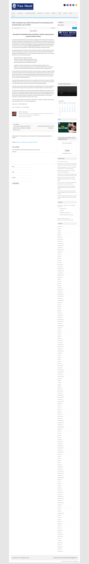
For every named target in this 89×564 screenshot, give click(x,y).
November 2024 (61, 270)
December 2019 (60, 395)
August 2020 (60, 378)
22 (72, 109)
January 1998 (60, 542)
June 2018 (59, 433)
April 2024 (59, 285)
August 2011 (60, 523)
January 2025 (60, 266)
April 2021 (59, 361)
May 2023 (59, 308)
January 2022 (60, 342)
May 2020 (59, 384)
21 (69, 109)
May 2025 (59, 258)
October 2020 (60, 374)
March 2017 (60, 464)
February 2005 (60, 536)
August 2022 (60, 327)
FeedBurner (69, 153)
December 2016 (60, 471)
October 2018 (60, 424)
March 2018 (60, 439)
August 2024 (60, 277)
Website (13, 177)
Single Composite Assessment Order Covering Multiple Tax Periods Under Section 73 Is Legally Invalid (66, 179)
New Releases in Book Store (65, 212)
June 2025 (59, 256)
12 (64, 108)
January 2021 (60, 367)
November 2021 (61, 346)
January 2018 (60, 443)
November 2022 (61, 321)
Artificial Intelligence (30, 13)
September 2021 (61, 350)
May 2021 (59, 359)
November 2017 (61, 447)
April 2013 (59, 519)
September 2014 (61, 513)
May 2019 (59, 409)
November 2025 (61, 245)
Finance (53, 13)
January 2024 (60, 291)
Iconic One (64, 561)
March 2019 (60, 414)
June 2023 (59, 306)
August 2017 (60, 454)
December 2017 (60, 445)
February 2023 (60, 315)
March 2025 (60, 262)
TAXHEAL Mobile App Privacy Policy (66, 214)
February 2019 (60, 416)
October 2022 (60, 323)
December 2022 (60, 319)
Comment (14, 151)
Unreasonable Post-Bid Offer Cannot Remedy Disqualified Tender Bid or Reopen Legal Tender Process (67, 187)
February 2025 (60, 264)
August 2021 (60, 353)
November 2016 (61, 473)
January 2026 (60, 241)
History (65, 13)
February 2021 (60, 365)
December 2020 (60, 369)
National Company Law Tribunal (64, 218)
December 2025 (60, 243)
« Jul (60, 114)
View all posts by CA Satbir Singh (25, 116)
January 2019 (60, 418)
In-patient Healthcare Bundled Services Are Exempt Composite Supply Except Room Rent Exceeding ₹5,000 (67, 197)
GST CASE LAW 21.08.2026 (62, 161)
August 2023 (60, 302)
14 (69, 108)
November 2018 (61, 422)
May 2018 (59, 435)
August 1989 (60, 546)
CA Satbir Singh (16, 27)
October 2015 (60, 500)
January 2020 (60, 393)
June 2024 (59, 281)
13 (67, 108)
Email (13, 172)
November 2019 (61, 397)
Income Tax (40, 13)
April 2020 (59, 386)
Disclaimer (62, 210)
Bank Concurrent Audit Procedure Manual (65, 219)
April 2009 (59, 532)
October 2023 (60, 298)
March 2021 (60, 363)
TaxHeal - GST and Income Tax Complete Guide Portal (27, 142)
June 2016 (59, 483)
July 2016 (59, 481)
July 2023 (59, 304)
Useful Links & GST (63, 208)
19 (64, 109)
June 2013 (59, 517)
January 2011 (60, 530)
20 (67, 109)
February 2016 (60, 492)
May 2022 (59, 334)
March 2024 (60, 287)
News (70, 13)
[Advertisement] (67, 58)
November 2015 (61, 498)
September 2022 (61, 325)
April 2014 (59, 515)
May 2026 (59, 232)
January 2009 (60, 534)
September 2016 (61, 477)
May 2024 (59, 283)
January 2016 (60, 494)
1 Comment (52, 27)
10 (59, 108)
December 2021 (60, 344)
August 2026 (60, 226)
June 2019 (59, 407)
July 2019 (59, 405)
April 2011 (59, 527)
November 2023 (61, 296)
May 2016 (59, 485)
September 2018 (61, 426)
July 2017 (59, 456)
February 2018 (60, 441)
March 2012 (60, 521)
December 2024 (60, 268)
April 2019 (59, 412)
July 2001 (59, 538)
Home (13, 13)
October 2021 (60, 348)
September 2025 (61, 249)
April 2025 (59, 260)
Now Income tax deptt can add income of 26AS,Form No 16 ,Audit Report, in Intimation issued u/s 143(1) (22, 128)
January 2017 (60, 468)
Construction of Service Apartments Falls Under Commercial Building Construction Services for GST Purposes (67, 192)
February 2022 (60, 340)
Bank (60, 13)
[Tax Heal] (22, 9)
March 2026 (60, 237)
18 (62, 109)
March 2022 (60, 338)
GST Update (20, 13)
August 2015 (60, 504)
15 (72, 108)
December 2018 (60, 420)
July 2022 (59, 329)
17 (59, 109)
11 (62, 108)
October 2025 (60, 247)
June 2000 (59, 540)
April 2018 (59, 437)
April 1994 (59, 544)
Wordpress (76, 561)
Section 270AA (26, 107)
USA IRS (13, 16)
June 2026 (59, 230)
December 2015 (60, 496)
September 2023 (61, 300)
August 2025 (60, 251)
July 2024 (59, 279)
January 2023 (60, 317)
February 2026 (60, 239)
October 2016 (60, 475)
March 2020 (60, 388)
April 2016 (59, 487)
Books (47, 13)
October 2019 (60, 399)
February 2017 (60, 466)
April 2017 (59, 462)
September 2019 (61, 401)
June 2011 (59, 525)
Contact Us (60, 206)
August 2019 (60, 403)
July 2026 (59, 228)
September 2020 (61, 376)
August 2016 (60, 479)
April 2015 (59, 511)
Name (13, 166)
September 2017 (61, 452)
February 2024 (60, 289)
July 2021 (59, 355)
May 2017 (59, 460)
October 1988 (60, 551)
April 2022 (59, 336)
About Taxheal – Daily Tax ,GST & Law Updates (66, 205)
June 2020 (59, 382)
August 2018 (60, 428)
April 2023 (59, 310)
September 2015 (61, 502)
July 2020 (59, 380)
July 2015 (59, 506)
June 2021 (59, 357)
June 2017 (59, 458)
